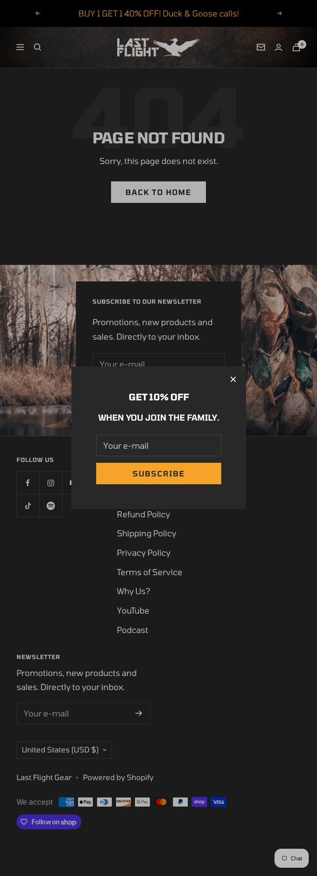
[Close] (233, 379)
